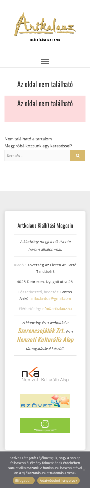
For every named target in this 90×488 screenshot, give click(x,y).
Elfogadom (23, 480)
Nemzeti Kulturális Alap (45, 339)
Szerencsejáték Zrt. (41, 330)
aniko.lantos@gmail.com (50, 298)
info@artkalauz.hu (57, 308)
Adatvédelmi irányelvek (58, 480)
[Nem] (83, 469)
